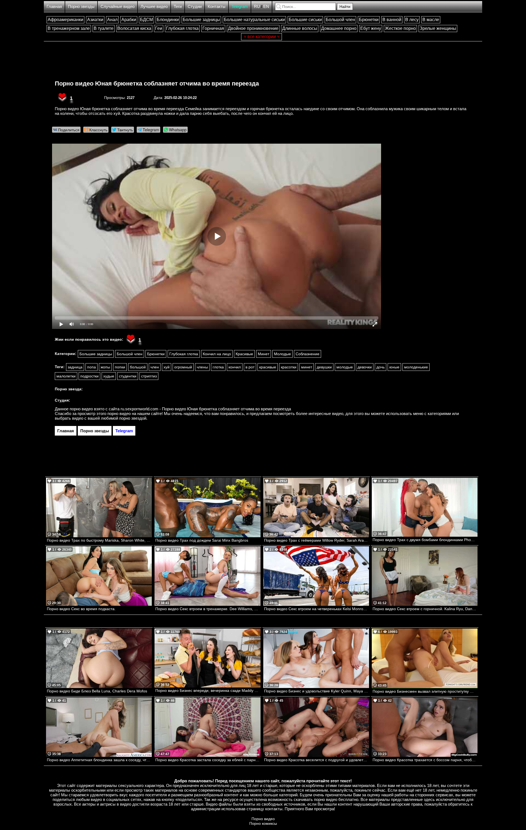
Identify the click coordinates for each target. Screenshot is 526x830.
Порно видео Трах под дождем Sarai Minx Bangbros (201, 540)
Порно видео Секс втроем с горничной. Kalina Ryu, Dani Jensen (425, 609)
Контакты (216, 6)
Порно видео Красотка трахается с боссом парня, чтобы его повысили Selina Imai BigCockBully (425, 760)
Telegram (239, 6)
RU (257, 6)
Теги (178, 6)
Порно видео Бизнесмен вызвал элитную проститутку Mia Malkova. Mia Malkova (425, 691)
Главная (54, 6)
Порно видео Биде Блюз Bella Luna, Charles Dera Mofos (97, 691)
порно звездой (132, 418)
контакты (273, 808)
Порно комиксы (263, 823)
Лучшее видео (154, 6)
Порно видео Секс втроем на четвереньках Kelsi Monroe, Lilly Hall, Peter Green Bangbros (316, 609)
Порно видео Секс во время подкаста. (81, 609)
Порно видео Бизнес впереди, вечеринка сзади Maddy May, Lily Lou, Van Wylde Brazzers (207, 690)
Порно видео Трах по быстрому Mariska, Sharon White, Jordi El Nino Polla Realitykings (99, 540)
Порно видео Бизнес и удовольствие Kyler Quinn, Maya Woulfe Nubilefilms (316, 691)
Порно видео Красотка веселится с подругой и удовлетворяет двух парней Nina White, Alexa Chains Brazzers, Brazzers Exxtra (316, 760)
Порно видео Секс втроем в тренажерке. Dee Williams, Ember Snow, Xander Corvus (207, 609)
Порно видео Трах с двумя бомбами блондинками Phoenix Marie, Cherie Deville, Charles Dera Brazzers (425, 540)
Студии (195, 6)
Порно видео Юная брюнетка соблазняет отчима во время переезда (157, 83)
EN (266, 6)
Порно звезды (81, 6)
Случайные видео (118, 6)
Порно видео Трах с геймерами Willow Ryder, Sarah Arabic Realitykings (316, 540)
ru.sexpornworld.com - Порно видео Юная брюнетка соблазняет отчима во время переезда (206, 409)
